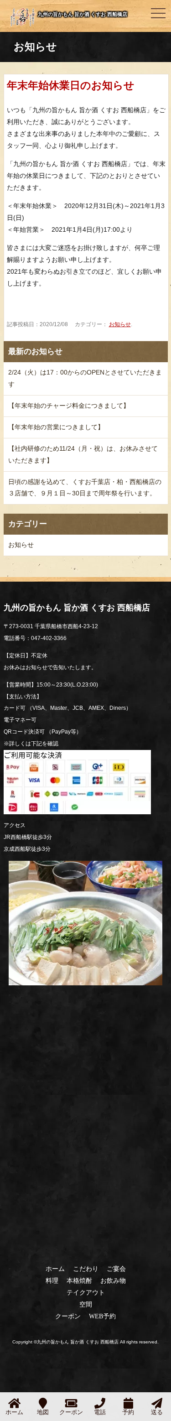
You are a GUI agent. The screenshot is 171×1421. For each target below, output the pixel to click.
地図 (43, 1412)
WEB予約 (102, 1316)
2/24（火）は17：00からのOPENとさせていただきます (85, 378)
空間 (85, 1304)
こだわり (85, 1268)
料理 (52, 1280)
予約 (128, 1412)
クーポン (68, 1316)
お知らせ (120, 324)
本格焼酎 (79, 1280)
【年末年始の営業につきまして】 (56, 427)
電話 (100, 1412)
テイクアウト (86, 1292)
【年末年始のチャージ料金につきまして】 (69, 405)
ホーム (55, 1268)
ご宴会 (116, 1268)
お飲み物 (113, 1280)
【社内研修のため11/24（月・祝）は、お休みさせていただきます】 (83, 454)
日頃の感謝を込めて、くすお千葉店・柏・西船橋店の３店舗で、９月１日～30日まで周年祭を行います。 (84, 487)
